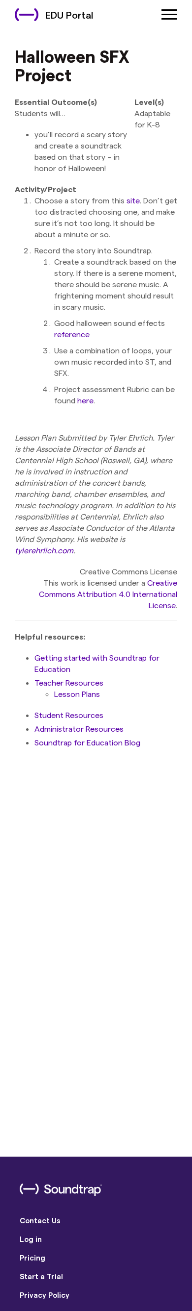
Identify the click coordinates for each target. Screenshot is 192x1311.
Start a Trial (41, 1276)
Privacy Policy (44, 1294)
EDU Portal (69, 15)
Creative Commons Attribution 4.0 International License (108, 594)
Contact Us (40, 1220)
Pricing (32, 1257)
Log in (31, 1239)
